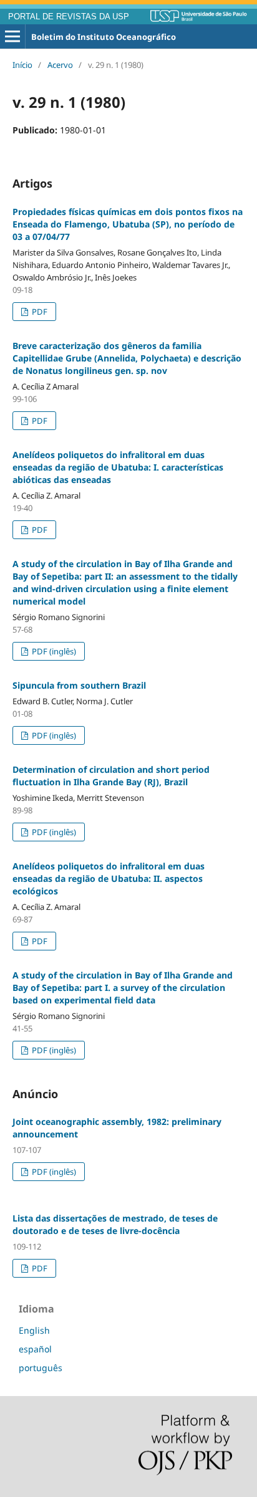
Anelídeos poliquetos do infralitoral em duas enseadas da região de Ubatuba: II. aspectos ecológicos (108, 878)
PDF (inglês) (53, 651)
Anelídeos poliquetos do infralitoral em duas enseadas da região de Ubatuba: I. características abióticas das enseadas (117, 467)
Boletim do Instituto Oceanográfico (103, 36)
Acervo (60, 64)
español (35, 1349)
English (34, 1330)
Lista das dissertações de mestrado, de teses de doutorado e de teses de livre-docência (115, 1224)
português (40, 1368)
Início (22, 64)
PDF (38, 311)
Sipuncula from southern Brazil (79, 685)
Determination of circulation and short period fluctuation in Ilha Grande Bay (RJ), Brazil (111, 775)
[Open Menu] (12, 36)
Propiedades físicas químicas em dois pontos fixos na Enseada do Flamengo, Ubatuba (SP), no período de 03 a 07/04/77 (127, 224)
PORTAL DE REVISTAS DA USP (68, 16)
